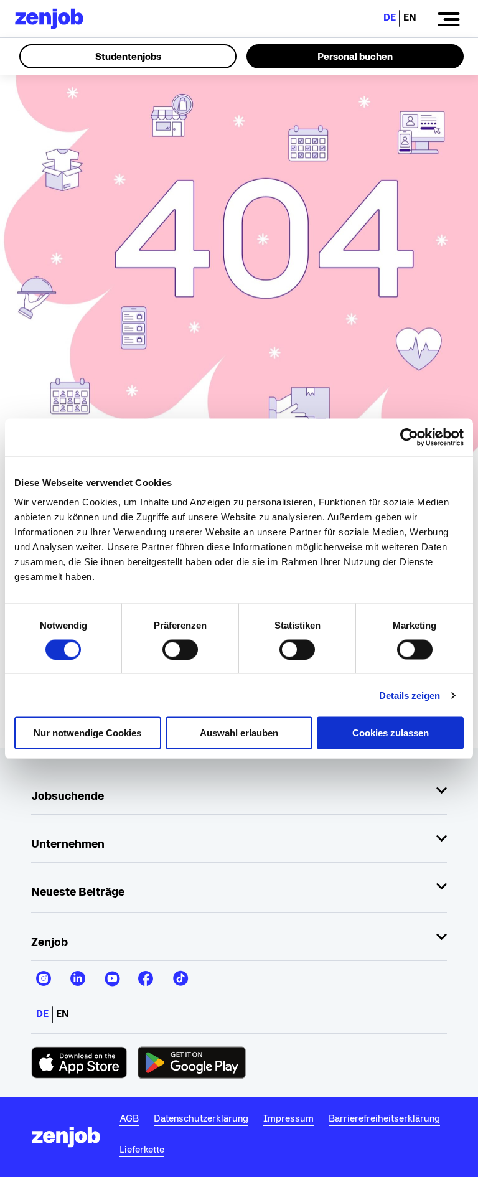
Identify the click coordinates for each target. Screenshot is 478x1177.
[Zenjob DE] (49, 18)
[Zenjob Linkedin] (77, 973)
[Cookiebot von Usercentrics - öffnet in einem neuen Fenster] (409, 437)
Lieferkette (142, 1149)
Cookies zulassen (390, 733)
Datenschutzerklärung (201, 1118)
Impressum (288, 1118)
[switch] (180, 649)
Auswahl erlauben (239, 733)
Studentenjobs (128, 56)
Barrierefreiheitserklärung (384, 1118)
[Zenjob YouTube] (112, 973)
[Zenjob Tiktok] (179, 973)
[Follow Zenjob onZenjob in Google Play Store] (192, 1062)
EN (409, 17)
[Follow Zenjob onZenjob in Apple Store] (79, 1062)
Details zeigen (409, 695)
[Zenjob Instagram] (43, 973)
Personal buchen (355, 56)
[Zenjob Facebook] (145, 973)
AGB (129, 1118)
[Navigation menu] (449, 18)
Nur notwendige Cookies (87, 733)
